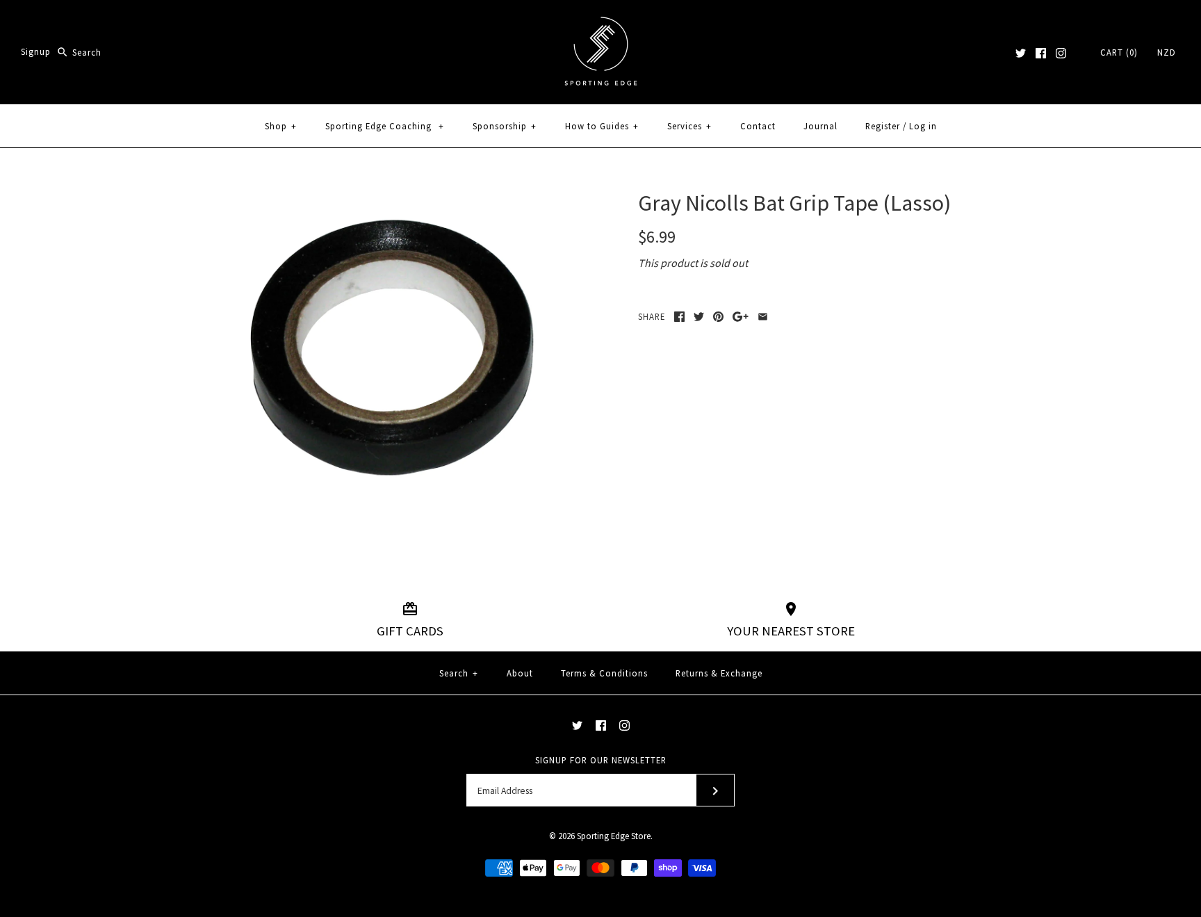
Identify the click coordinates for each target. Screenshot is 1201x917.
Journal (820, 125)
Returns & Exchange (719, 673)
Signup (36, 52)
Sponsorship (505, 125)
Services (689, 125)
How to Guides (602, 125)
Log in (923, 125)
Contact (758, 125)
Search (458, 673)
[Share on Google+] (741, 316)
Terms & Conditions (604, 673)
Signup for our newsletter (601, 759)
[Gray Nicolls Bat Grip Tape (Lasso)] (394, 198)
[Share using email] (763, 316)
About (520, 673)
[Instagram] (1061, 53)
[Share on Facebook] (679, 316)
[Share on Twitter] (699, 316)
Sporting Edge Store (614, 835)
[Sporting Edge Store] (600, 22)
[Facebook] (1041, 53)
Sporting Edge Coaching (384, 125)
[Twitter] (1020, 53)
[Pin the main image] (718, 316)
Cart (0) (1119, 52)
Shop (281, 125)
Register (882, 125)
